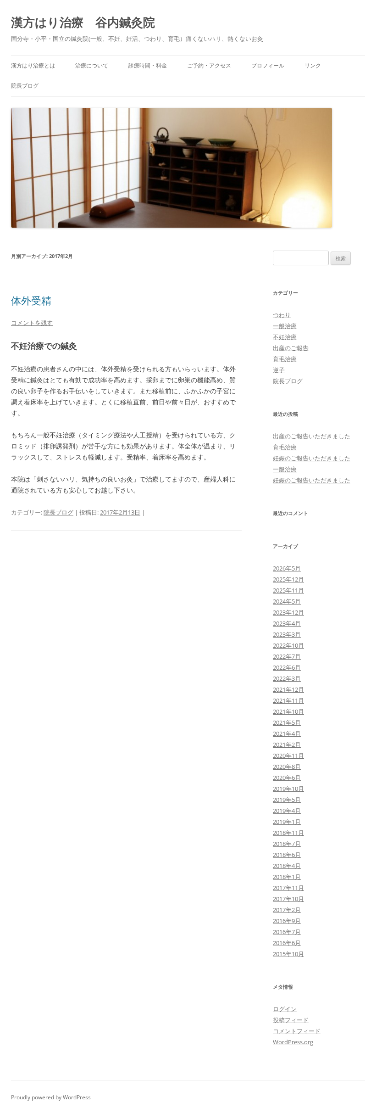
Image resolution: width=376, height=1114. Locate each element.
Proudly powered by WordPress (51, 1097)
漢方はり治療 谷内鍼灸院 (83, 22)
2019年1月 (287, 821)
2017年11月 (288, 888)
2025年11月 (288, 590)
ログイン (285, 1009)
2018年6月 (287, 855)
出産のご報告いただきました (311, 436)
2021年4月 (287, 733)
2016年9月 (287, 921)
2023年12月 (288, 612)
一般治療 (285, 326)
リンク (312, 65)
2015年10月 (288, 954)
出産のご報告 (291, 348)
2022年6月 (287, 667)
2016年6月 (287, 943)
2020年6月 (287, 777)
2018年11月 (288, 833)
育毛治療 (285, 359)
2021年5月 (287, 722)
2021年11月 (288, 700)
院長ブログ (25, 86)
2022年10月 (288, 645)
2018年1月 (287, 877)
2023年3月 (287, 634)
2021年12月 (288, 689)
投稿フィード (291, 1020)
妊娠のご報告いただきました (311, 458)
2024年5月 (287, 601)
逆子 (279, 370)
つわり (282, 315)
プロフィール (267, 65)
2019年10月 (288, 788)
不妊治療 (285, 337)
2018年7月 (287, 844)
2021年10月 (288, 711)
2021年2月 (287, 744)
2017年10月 (288, 899)
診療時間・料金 (147, 65)
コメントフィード (297, 1031)
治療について (91, 65)
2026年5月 (287, 568)
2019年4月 (287, 810)
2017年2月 (287, 910)
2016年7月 (287, 932)
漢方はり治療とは (33, 65)
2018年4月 (287, 866)
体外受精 (31, 300)
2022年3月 (287, 678)
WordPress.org (293, 1042)
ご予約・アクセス (209, 65)
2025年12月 (288, 579)
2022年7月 (287, 656)
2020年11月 (288, 755)
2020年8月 (287, 766)
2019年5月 (287, 799)
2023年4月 (287, 623)
